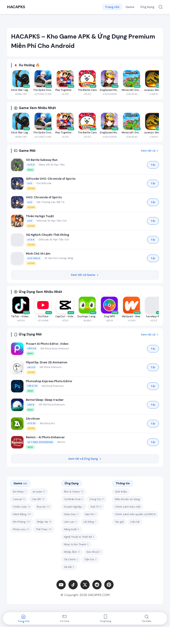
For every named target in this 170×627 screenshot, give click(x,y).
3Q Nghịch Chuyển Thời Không (47, 235)
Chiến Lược (21, 506)
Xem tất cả (148, 150)
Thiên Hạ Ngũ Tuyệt (40, 216)
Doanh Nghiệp (74, 506)
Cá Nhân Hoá (73, 499)
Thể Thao (44, 529)
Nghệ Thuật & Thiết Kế (79, 537)
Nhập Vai (44, 522)
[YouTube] (61, 584)
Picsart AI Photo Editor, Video (47, 344)
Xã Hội (69, 567)
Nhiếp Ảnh (72, 552)
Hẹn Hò (90, 514)
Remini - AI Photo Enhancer (45, 437)
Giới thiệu (121, 491)
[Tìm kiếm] (160, 7)
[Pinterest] (109, 584)
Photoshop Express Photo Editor (49, 381)
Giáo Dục (71, 514)
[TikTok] (73, 584)
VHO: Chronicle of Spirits (44, 197)
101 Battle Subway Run (42, 160)
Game (130, 7)
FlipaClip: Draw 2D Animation (46, 362)
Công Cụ (96, 499)
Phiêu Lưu (21, 529)
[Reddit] (97, 584)
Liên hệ (134, 522)
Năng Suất (71, 529)
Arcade (39, 491)
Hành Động (22, 514)
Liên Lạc (70, 522)
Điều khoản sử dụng (127, 499)
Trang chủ (112, 7)
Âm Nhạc (19, 491)
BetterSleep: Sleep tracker (45, 400)
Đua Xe (43, 506)
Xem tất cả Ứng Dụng (83, 459)
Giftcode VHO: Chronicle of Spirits (50, 179)
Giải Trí (96, 506)
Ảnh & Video (73, 491)
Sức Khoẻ (94, 552)
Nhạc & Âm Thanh (76, 544)
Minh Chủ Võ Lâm (38, 253)
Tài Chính (71, 559)
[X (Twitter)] (85, 584)
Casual (19, 499)
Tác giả (119, 522)
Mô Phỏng (21, 522)
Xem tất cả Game (83, 275)
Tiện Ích (90, 559)
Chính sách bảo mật (128, 506)
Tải (153, 165)
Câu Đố (38, 499)
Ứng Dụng (147, 7)
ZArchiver (33, 419)
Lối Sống (89, 522)
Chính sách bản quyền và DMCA (135, 514)
